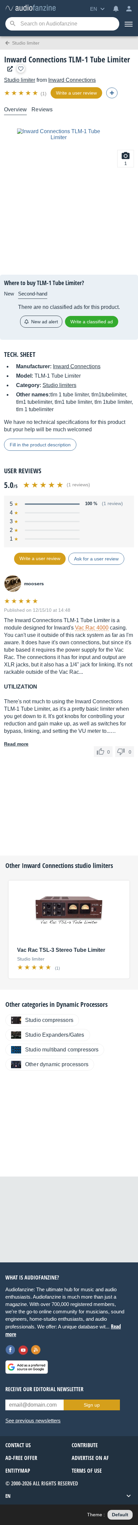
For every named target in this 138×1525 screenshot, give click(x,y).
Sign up (92, 1405)
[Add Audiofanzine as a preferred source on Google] (26, 1367)
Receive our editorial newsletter (44, 1389)
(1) (44, 93)
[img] (21, 93)
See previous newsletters (33, 1420)
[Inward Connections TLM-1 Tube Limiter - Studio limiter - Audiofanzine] (30, 8)
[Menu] (129, 23)
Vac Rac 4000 (92, 628)
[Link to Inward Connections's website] (8, 69)
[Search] (12, 24)
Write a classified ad (91, 321)
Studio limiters (59, 385)
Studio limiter (19, 80)
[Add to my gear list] (20, 68)
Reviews (42, 109)
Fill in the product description (40, 444)
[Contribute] (112, 93)
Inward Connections (72, 80)
